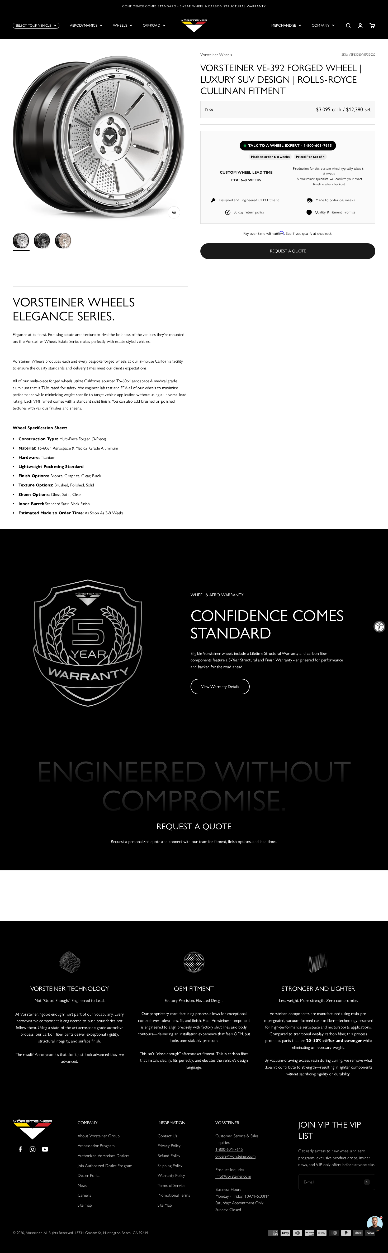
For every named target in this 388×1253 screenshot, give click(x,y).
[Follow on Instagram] (32, 1149)
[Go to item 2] (42, 241)
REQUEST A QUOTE (288, 250)
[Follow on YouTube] (45, 1149)
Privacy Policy (169, 1145)
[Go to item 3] (63, 241)
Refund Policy (169, 1155)
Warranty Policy (171, 1175)
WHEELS (120, 25)
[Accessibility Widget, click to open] (379, 626)
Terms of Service (172, 1185)
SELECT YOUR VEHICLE (33, 25)
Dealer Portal (89, 1175)
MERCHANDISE (283, 25)
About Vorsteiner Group (99, 1135)
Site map (85, 1205)
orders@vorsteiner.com (235, 1156)
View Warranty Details (220, 686)
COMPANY (320, 25)
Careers (84, 1195)
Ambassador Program (96, 1145)
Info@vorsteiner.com (233, 1176)
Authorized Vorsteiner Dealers (103, 1155)
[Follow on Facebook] (20, 1149)
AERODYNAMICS (83, 25)
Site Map (165, 1205)
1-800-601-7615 (229, 1149)
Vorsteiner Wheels (216, 54)
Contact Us (167, 1135)
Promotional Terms (174, 1195)
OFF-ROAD (151, 25)
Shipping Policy (170, 1165)
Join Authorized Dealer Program (105, 1165)
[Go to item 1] (21, 241)
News (82, 1185)
